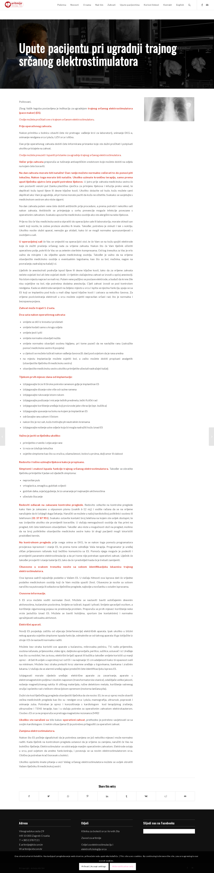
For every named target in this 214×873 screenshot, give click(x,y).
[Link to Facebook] (202, 4)
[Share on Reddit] (165, 796)
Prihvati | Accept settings (94, 866)
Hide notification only (122, 866)
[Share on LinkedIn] (107, 796)
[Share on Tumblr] (126, 796)
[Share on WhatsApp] (68, 796)
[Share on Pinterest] (87, 796)
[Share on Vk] (146, 796)
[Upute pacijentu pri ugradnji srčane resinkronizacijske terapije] (2, 436)
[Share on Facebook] (29, 796)
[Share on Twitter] (48, 796)
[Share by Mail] (185, 796)
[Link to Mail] (207, 4)
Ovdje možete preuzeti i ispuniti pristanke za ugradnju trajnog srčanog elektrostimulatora (70, 155)
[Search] (189, 5)
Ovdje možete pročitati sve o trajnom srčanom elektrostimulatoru (56, 119)
